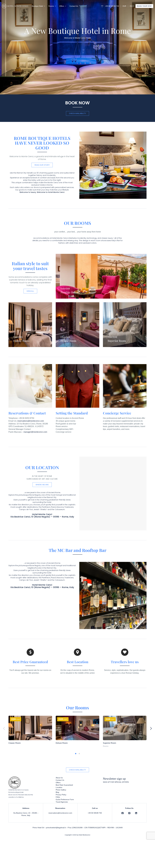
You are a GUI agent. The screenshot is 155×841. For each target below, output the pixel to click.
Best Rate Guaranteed (64, 785)
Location (59, 787)
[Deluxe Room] (77, 728)
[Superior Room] (125, 728)
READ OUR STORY (42, 165)
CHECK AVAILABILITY (77, 113)
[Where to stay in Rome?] (77, 652)
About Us (59, 778)
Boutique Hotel (37, 6)
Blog (57, 792)
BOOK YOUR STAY (144, 6)
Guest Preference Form (65, 799)
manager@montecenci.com (35, 432)
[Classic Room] (30, 728)
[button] (75, 753)
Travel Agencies (62, 802)
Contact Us (74, 6)
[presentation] (4, 728)
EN (131, 6)
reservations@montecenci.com (30, 421)
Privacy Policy (61, 795)
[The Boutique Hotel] (124, 652)
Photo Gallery (61, 790)
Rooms (51, 6)
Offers (61, 6)
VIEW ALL (30, 291)
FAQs (58, 797)
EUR (124, 6)
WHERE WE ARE (42, 485)
